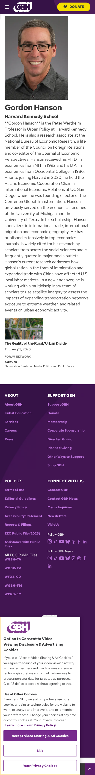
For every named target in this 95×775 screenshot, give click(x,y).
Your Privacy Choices (40, 766)
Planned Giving (60, 448)
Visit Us (53, 525)
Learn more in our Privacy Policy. (30, 725)
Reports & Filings (18, 525)
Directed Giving (60, 439)
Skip (40, 751)
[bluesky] (67, 541)
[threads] (73, 541)
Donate (76, 6)
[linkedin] (85, 541)
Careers (11, 430)
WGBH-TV (13, 559)
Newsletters (57, 516)
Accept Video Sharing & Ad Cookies (40, 736)
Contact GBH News (63, 499)
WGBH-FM (13, 586)
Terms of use (14, 490)
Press (9, 439)
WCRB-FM (13, 594)
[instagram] (50, 540)
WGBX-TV (13, 568)
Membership (57, 422)
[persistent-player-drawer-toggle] (90, 769)
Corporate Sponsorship (66, 430)
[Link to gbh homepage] (22, 6)
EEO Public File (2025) (22, 533)
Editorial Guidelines (20, 499)
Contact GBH (58, 490)
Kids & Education (18, 413)
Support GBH (58, 405)
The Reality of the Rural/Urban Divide (35, 343)
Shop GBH (56, 465)
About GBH (14, 405)
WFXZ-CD (13, 577)
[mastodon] (73, 558)
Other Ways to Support (66, 457)
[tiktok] (56, 541)
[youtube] (61, 540)
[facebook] (79, 541)
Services (11, 422)
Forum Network (18, 357)
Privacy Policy (16, 507)
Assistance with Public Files (22, 544)
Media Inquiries (60, 507)
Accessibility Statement (23, 516)
